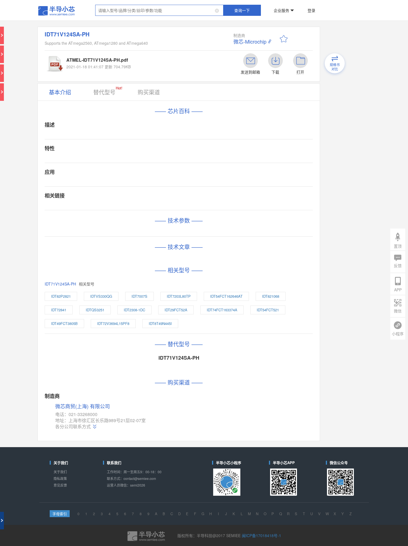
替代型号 (107, 90)
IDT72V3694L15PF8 (113, 323)
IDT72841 (58, 309)
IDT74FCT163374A (222, 309)
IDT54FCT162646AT (226, 296)
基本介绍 (60, 92)
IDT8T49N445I (160, 323)
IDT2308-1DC (134, 309)
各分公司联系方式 (73, 427)
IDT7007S (139, 296)
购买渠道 (149, 92)
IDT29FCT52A (176, 309)
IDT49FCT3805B (64, 323)
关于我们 (60, 471)
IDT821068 (270, 296)
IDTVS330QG (101, 296)
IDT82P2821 (61, 296)
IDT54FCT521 (268, 309)
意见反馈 (60, 485)
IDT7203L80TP (179, 296)
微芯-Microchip (249, 41)
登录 (311, 10)
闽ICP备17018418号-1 (261, 535)
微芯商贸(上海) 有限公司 (82, 406)
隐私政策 (60, 478)
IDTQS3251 (95, 309)
